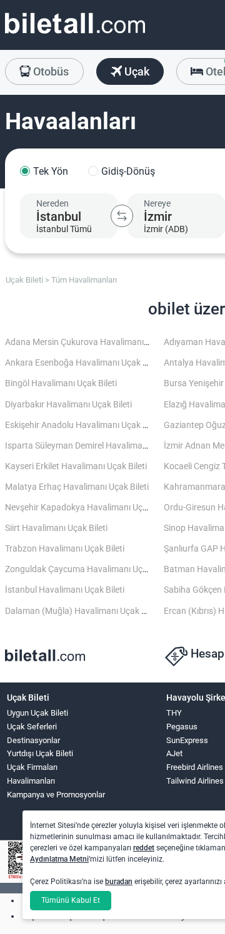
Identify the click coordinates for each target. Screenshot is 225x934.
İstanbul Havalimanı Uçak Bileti (64, 590)
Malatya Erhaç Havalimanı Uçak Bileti (77, 487)
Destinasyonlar (33, 740)
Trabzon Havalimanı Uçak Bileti (64, 548)
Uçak (135, 71)
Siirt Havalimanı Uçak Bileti (56, 528)
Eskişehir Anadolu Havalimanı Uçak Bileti (83, 425)
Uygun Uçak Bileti (37, 713)
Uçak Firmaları (32, 767)
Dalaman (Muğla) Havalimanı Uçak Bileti (82, 611)
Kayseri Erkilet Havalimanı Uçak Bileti (76, 466)
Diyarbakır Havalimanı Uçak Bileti (68, 404)
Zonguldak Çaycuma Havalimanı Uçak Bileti (88, 569)
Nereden (52, 203)
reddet (143, 848)
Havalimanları (31, 781)
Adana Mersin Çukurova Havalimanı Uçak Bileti (95, 342)
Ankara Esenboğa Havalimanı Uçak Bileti (83, 363)
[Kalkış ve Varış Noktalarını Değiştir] (122, 216)
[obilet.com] (75, 35)
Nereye (157, 203)
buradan (118, 881)
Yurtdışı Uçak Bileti (40, 753)
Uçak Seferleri (32, 726)
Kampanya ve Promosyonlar (56, 794)
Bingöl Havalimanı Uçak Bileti (61, 383)
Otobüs (50, 71)
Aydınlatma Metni (59, 859)
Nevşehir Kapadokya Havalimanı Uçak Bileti (88, 507)
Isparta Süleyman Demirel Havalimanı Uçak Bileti (98, 445)
